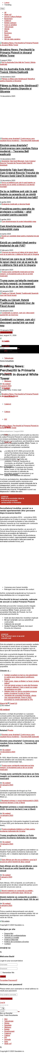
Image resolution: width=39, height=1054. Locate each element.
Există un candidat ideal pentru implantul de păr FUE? (18, 244)
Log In (2, 1002)
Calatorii (7, 404)
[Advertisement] (19, 117)
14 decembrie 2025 (7, 752)
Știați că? (8, 15)
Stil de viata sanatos (12, 39)
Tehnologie (8, 27)
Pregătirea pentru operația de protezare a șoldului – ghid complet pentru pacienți (17, 211)
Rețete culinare (10, 23)
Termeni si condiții (11, 938)
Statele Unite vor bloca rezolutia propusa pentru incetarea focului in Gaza (20, 692)
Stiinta (6, 1023)
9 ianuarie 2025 (6, 877)
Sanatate (7, 1025)
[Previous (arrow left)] (1, 1007)
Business (8, 33)
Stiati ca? (8, 1044)
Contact (7, 944)
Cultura (7, 412)
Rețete (6, 1029)
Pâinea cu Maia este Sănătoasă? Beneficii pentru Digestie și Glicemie (19, 88)
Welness (7, 381)
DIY (5, 419)
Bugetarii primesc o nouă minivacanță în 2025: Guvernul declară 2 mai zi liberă (19, 808)
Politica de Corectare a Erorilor (16, 942)
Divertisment (9, 1031)
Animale (7, 37)
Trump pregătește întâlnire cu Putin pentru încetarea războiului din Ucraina (18, 836)
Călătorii (7, 21)
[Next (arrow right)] (3, 1007)
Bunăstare (8, 19)
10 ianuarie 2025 (6, 815)
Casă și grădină (10, 25)
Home (2, 361)
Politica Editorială (11, 940)
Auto (6, 31)
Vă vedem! (6, 384)
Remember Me (8, 973)
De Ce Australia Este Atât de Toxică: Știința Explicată (16, 71)
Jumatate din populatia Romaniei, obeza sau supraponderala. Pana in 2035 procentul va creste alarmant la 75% (20, 697)
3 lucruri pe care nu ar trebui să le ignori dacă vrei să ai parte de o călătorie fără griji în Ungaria (19, 262)
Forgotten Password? (8, 980)
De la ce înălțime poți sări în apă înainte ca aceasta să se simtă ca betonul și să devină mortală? (19, 194)
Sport (6, 35)
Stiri (5, 1019)
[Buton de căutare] (19, 348)
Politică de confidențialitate (15, 936)
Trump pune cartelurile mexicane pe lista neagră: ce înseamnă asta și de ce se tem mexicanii (19, 283)
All (5, 13)
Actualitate (9, 361)
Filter (2, 8)
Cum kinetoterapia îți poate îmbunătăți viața (16, 228)
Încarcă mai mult (6, 332)
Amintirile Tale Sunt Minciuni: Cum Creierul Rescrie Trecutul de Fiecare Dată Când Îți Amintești (19, 172)
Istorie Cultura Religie (12, 17)
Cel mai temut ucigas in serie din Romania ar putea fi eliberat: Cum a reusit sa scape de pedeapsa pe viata (21, 687)
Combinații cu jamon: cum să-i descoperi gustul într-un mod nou (17, 322)
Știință (6, 29)
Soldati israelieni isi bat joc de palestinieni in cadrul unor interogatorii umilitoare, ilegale (21, 677)
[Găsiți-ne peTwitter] (1, 452)
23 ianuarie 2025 (6, 785)
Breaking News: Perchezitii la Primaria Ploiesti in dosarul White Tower (17, 52)
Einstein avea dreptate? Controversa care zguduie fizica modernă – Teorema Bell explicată (19, 150)
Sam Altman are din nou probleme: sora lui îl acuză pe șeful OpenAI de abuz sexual (18, 868)
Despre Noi (8, 934)
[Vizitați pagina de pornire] (5, 341)
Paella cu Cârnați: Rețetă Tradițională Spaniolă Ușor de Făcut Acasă (17, 303)
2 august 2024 (5, 386)
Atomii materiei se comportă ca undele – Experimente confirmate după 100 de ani (19, 898)
